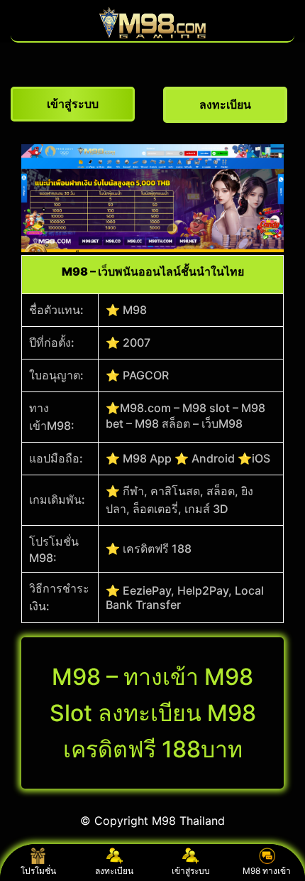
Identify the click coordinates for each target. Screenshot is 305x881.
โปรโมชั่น (38, 870)
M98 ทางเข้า (267, 870)
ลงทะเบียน (114, 870)
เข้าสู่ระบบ (191, 870)
